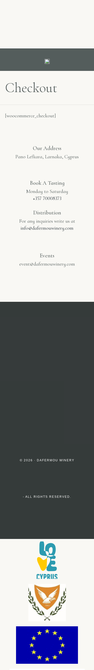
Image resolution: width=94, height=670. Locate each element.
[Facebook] (58, 409)
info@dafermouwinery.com (47, 228)
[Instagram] (36, 409)
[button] (8, 60)
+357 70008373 (47, 198)
